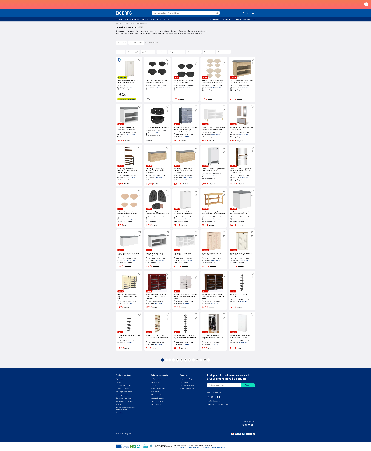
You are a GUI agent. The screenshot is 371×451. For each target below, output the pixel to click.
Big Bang (129, 87)
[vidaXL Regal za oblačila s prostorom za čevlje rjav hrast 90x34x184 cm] (129, 165)
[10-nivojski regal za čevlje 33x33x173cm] (242, 290)
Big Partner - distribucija (124, 398)
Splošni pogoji (155, 382)
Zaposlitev (119, 413)
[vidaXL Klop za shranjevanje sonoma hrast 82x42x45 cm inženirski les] (185, 165)
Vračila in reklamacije (187, 388)
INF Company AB (159, 87)
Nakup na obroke (156, 395)
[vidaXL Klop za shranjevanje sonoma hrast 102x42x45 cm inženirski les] (157, 165)
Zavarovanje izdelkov (157, 398)
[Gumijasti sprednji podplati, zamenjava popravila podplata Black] (157, 208)
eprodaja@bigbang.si (214, 401)
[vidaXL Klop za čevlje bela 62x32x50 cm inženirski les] (129, 123)
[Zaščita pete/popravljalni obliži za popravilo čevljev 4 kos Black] (157, 79)
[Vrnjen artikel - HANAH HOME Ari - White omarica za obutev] (129, 79)
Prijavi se (248, 385)
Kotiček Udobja (243, 87)
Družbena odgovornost (124, 385)
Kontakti (118, 382)
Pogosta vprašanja (186, 379)
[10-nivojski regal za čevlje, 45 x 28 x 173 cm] (129, 331)
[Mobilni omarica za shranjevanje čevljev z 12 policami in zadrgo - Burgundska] (157, 290)
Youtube (249, 425)
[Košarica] (253, 13)
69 (205, 360)
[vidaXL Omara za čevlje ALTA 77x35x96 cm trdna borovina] (214, 249)
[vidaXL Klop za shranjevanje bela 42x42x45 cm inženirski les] (242, 208)
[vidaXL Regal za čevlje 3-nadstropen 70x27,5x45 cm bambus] (214, 208)
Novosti (118, 404)
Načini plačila (155, 392)
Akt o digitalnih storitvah (124, 392)
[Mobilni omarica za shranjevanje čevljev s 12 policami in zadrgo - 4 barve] (214, 290)
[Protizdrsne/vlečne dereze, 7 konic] (157, 123)
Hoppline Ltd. (187, 136)
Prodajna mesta (156, 379)
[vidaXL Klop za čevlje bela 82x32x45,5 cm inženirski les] (157, 249)
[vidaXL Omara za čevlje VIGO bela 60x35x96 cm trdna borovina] (242, 249)
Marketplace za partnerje (124, 401)
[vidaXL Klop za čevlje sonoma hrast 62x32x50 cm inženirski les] (242, 79)
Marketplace (184, 382)
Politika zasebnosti (157, 401)
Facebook (243, 425)
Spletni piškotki (156, 404)
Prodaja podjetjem (122, 395)
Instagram (246, 425)
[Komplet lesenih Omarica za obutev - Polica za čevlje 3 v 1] (242, 123)
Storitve (153, 385)
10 (197, 360)
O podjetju (119, 379)
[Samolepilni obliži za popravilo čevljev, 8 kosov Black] (185, 79)
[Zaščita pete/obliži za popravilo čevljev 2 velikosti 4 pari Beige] (214, 79)
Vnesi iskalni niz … (166, 13)
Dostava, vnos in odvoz (158, 388)
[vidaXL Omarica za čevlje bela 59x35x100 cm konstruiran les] (185, 208)
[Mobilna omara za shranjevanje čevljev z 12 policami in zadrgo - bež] (129, 290)
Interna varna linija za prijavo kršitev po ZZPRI (125, 409)
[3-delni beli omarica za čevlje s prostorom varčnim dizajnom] (242, 331)
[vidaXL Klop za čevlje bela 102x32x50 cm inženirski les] (185, 249)
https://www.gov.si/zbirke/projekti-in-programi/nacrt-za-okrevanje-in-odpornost (200, 447)
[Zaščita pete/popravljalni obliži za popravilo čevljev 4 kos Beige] (129, 208)
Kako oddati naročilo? (187, 385)
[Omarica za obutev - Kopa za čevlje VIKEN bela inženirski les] (214, 165)
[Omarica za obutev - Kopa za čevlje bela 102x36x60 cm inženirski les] (214, 123)
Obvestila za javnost (122, 388)
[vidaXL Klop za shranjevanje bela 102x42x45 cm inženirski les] (129, 249)
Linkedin (252, 425)
